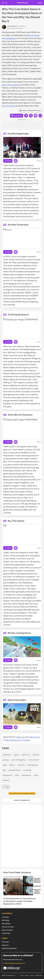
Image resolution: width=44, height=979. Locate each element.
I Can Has (5, 917)
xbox (17, 775)
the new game (8, 105)
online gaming (32, 765)
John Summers (12, 26)
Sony (39, 161)
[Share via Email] (40, 116)
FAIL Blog (5, 920)
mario (36, 775)
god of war (26, 755)
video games (26, 775)
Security (32, 975)
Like (7, 787)
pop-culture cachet (11, 84)
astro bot (21, 765)
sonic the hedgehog (18, 760)
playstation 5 (7, 775)
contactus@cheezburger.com (14, 963)
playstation (7, 755)
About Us (5, 945)
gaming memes (14, 770)
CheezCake (6, 933)
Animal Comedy (8, 927)
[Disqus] (22, 837)
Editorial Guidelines (9, 948)
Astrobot (36, 755)
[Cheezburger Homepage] (22, 968)
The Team (5, 942)
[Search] (6, 2)
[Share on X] (31, 116)
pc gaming (27, 770)
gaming (5, 760)
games (16, 755)
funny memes (34, 760)
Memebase (6, 924)
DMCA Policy (39, 975)
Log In (40, 3)
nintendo (6, 780)
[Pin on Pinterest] (16, 161)
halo (4, 770)
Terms (21, 975)
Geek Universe (22, 3)
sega (4, 765)
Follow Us (19, 737)
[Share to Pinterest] (35, 116)
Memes (12, 765)
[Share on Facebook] (26, 116)
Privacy (26, 975)
